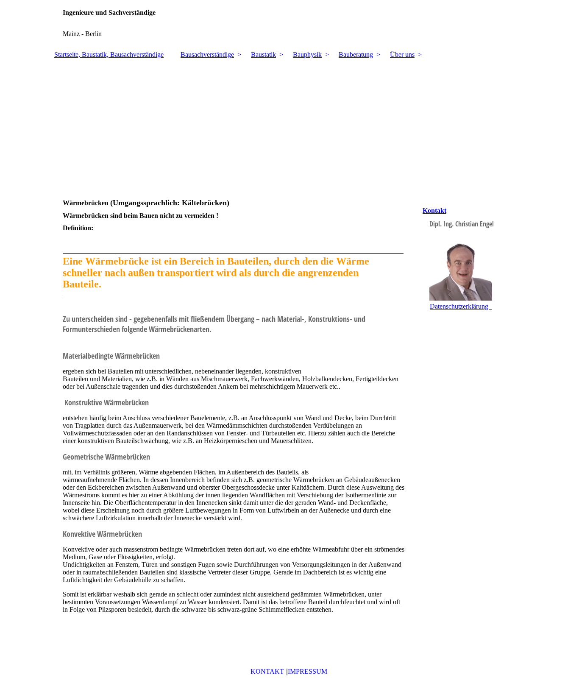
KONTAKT (267, 671)
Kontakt (434, 210)
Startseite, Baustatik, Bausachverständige (109, 54)
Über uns (402, 54)
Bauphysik (307, 54)
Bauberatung (356, 54)
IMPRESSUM (307, 671)
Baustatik (263, 54)
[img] (289, 23)
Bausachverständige (207, 54)
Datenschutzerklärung (461, 306)
